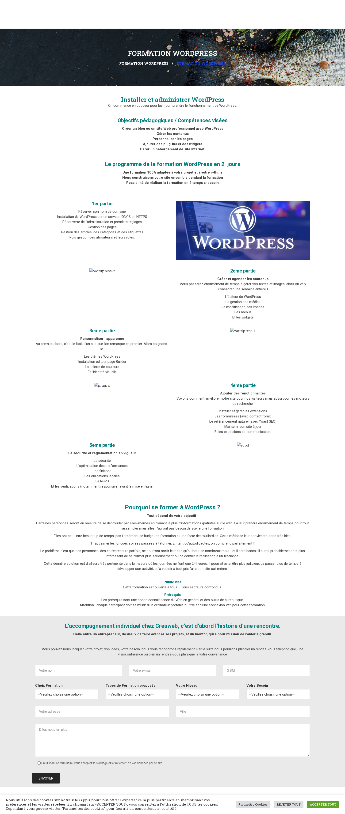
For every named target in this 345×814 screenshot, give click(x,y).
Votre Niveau (186, 685)
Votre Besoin (257, 685)
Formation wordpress (144, 63)
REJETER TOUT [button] (289, 804)
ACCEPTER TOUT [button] (323, 804)
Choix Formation (49, 685)
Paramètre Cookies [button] (253, 804)
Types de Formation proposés (130, 685)
